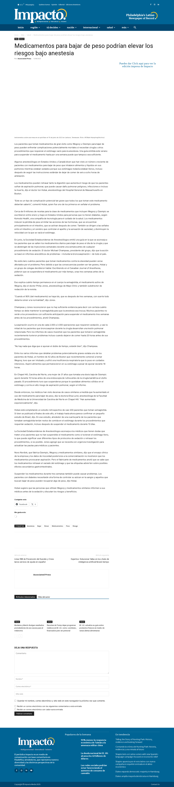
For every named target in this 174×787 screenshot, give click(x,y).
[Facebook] (151, 4)
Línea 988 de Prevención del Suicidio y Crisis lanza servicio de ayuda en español (34, 560)
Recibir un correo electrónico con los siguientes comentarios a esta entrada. (49, 706)
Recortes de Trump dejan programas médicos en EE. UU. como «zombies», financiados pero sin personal (62, 628)
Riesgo (75, 526)
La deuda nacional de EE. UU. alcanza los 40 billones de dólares (94, 756)
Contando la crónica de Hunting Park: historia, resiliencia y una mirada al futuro (136, 748)
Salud (29, 35)
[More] (48, 64)
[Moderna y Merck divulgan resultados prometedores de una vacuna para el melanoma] (29, 613)
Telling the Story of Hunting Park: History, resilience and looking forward (134, 740)
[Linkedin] (158, 4)
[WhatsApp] (36, 64)
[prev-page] (16, 636)
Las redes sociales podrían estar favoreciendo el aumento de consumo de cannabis (94, 769)
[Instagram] (154, 4)
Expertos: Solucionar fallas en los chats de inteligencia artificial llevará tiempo (90, 560)
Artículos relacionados (25, 597)
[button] (135, 28)
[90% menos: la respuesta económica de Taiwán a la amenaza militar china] (71, 742)
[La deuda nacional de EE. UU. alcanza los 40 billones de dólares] (71, 756)
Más (22, 35)
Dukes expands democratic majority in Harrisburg (137, 771)
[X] (23, 64)
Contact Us (155, 784)
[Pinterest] (29, 64)
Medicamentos (57, 526)
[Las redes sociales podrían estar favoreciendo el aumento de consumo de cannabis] (71, 769)
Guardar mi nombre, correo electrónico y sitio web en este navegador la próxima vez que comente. (61, 701)
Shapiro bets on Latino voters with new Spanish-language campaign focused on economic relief (137, 755)
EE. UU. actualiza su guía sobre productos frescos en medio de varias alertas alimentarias (91, 628)
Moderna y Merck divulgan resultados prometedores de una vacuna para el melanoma (29, 628)
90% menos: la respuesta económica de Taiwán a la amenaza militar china (93, 743)
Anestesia (30, 526)
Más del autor (44, 597)
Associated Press (24, 59)
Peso (68, 526)
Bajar (39, 526)
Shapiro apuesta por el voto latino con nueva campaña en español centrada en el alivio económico (135, 764)
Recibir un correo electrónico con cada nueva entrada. (40, 709)
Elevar (46, 526)
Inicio (16, 35)
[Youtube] (31, 770)
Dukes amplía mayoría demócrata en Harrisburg (137, 776)
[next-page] (20, 636)
